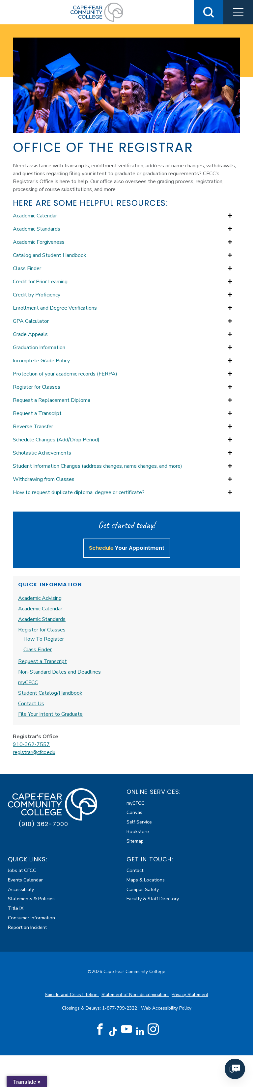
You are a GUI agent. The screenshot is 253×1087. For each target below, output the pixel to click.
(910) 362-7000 (43, 824)
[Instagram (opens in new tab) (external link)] (153, 1029)
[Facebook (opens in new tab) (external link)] (99, 1029)
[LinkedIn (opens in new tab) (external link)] (139, 1031)
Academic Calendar (35, 215)
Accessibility (21, 889)
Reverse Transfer (33, 426)
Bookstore (137, 831)
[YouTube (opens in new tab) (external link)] (126, 1029)
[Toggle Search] (208, 12)
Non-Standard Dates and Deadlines (59, 672)
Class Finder (27, 268)
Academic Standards (36, 229)
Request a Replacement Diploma (51, 400)
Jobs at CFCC (22, 870)
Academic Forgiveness (39, 242)
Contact (134, 870)
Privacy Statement (190, 994)
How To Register (43, 639)
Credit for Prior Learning (40, 281)
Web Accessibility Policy (166, 1008)
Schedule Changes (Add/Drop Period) (56, 439)
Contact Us (31, 703)
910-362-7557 (31, 744)
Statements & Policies (31, 898)
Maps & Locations (145, 880)
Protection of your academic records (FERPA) (65, 373)
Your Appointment (126, 548)
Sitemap (135, 841)
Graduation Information (39, 347)
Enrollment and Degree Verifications (55, 308)
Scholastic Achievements (42, 453)
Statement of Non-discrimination (135, 994)
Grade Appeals (30, 334)
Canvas (134, 812)
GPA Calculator (31, 321)
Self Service (139, 822)
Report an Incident (27, 927)
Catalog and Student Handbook (49, 255)
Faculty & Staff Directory (152, 898)
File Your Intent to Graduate (50, 714)
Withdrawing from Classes (43, 479)
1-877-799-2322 (120, 1008)
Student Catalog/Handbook (50, 693)
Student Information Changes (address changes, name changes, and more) (97, 466)
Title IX (15, 908)
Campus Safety (142, 889)
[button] (238, 12)
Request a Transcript (37, 413)
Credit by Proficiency (36, 294)
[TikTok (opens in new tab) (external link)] (113, 1031)
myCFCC (28, 682)
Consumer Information (31, 917)
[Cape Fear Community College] (96, 11)
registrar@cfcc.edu (34, 752)
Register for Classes (36, 387)
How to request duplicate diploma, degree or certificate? (79, 492)
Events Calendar (25, 880)
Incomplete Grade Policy (41, 360)
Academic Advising (40, 598)
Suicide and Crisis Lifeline (72, 994)
